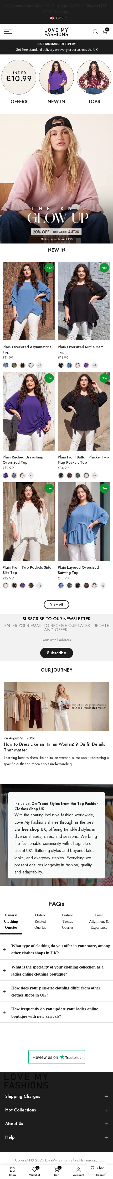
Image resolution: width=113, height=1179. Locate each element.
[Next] (108, 77)
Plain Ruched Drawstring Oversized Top (23, 460)
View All (56, 604)
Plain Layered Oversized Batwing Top (78, 570)
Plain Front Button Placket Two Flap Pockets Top (83, 460)
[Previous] (5, 77)
